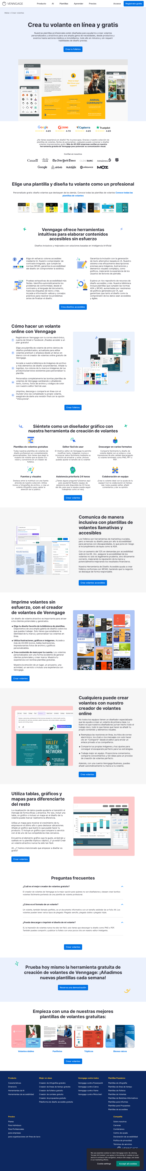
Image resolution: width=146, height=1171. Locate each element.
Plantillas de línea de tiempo (120, 1087)
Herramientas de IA (16, 1090)
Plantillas (64, 3)
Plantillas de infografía (117, 1083)
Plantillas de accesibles (118, 1109)
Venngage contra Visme (88, 1090)
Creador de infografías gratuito (52, 1083)
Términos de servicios (122, 1144)
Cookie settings (104, 1164)
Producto (41, 3)
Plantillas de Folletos (116, 1090)
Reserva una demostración (73, 987)
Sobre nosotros (119, 1121)
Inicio (7, 13)
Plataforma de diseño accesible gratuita (56, 1102)
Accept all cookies (128, 1164)
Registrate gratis (133, 3)
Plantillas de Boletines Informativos (123, 1098)
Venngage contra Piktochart (90, 1094)
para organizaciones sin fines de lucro (24, 1137)
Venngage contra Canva (88, 1087)
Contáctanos (118, 1129)
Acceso (117, 3)
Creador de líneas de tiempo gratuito (54, 1087)
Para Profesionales (16, 1129)
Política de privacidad (122, 1140)
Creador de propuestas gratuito (52, 1098)
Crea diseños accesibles (73, 307)
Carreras (117, 1125)
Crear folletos (73, 407)
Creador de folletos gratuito (51, 1090)
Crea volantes (87, 774)
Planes (11, 1121)
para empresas (14, 1133)
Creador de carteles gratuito (51, 1094)
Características (14, 1083)
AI (53, 3)
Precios (92, 3)
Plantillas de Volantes (117, 1094)
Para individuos (14, 1125)
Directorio (12, 1087)
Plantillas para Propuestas (119, 1105)
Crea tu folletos (73, 49)
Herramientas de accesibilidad (21, 1094)
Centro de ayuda (120, 1133)
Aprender (78, 3)
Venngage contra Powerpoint (90, 1083)
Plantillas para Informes (118, 1102)
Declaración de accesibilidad (125, 1137)
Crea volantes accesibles (93, 583)
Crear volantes (73, 498)
